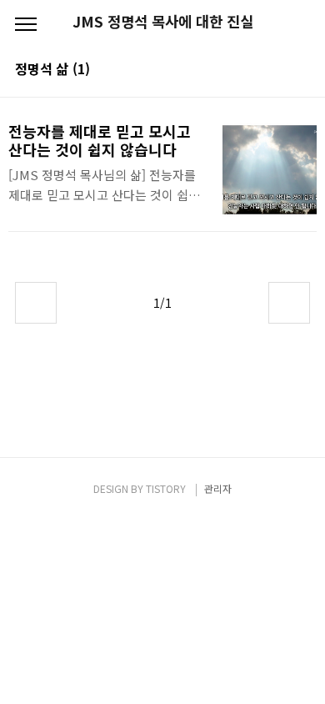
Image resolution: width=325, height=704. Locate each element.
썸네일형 (277, 70)
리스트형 (300, 70)
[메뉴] (25, 25)
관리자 (218, 488)
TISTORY (166, 488)
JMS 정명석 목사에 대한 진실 (162, 22)
